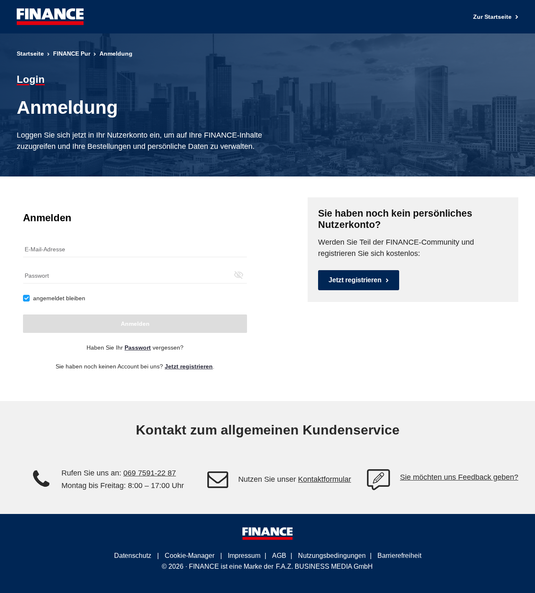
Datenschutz (132, 555)
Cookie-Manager (189, 555)
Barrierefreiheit (399, 555)
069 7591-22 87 (149, 473)
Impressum (244, 555)
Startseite (30, 53)
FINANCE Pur (71, 53)
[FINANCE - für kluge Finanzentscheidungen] (50, 16)
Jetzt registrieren (355, 280)
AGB (279, 555)
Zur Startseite (493, 16)
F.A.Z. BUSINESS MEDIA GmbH (324, 566)
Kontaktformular (324, 479)
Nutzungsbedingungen (332, 555)
